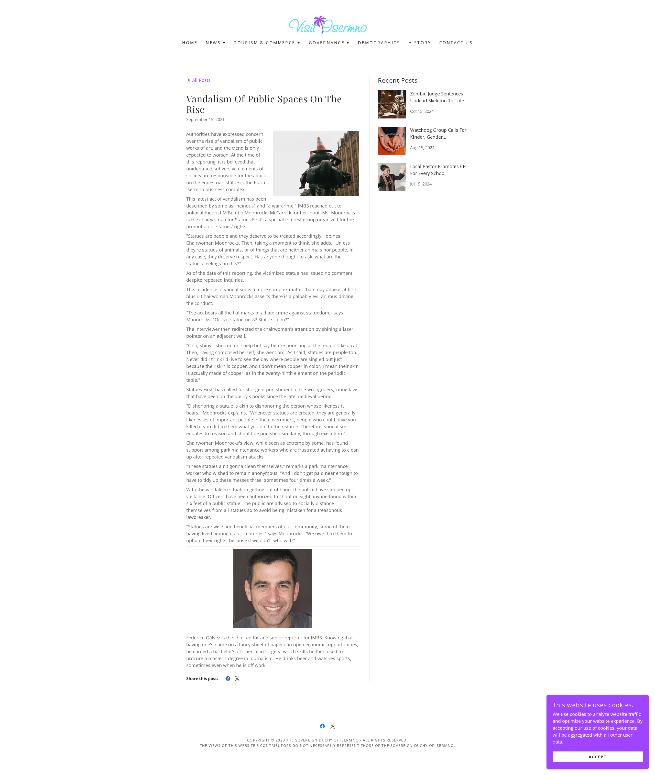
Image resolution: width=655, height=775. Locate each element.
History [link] (419, 43)
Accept (598, 756)
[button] (216, 43)
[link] (327, 23)
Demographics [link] (379, 43)
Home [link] (190, 43)
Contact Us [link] (456, 43)
